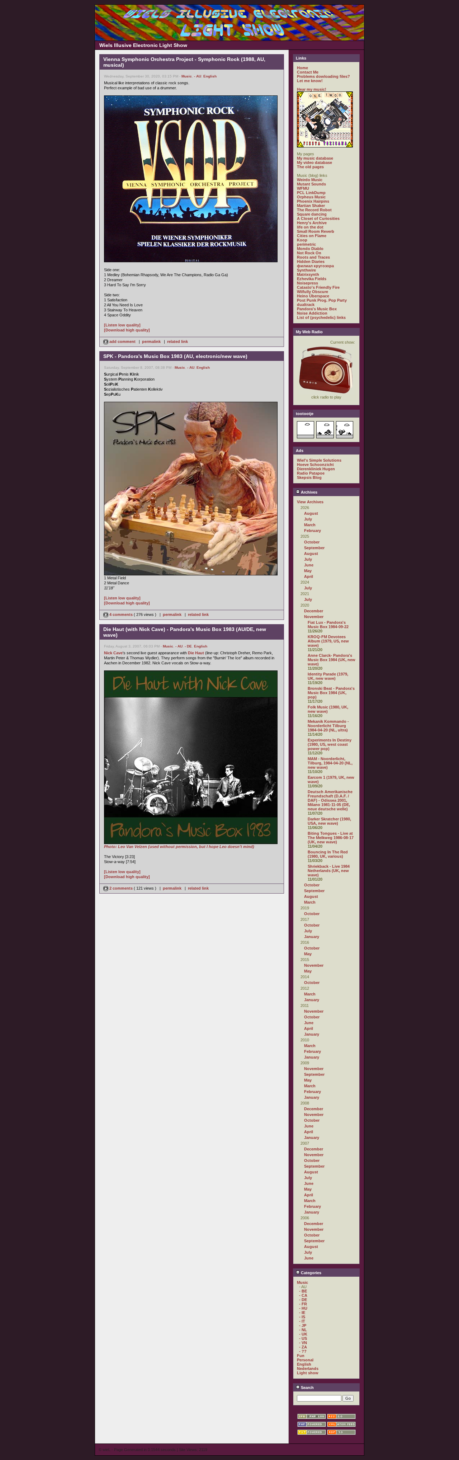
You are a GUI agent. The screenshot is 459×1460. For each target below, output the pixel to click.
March (310, 525)
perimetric (306, 244)
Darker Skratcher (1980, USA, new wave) (329, 821)
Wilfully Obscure (312, 291)
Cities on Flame (311, 236)
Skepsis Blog (309, 477)
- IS (302, 1317)
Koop (302, 240)
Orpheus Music (311, 197)
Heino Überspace (313, 296)
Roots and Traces (313, 257)
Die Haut (196, 653)
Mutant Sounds (311, 184)
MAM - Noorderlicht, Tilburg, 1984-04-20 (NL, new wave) (330, 763)
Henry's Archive (312, 223)
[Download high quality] (127, 330)
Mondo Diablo (310, 248)
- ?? (303, 1351)
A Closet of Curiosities (318, 218)
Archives (308, 492)
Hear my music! (311, 89)
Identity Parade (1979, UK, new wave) (328, 676)
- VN (303, 1343)
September (314, 548)
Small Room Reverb (315, 231)
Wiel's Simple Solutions (319, 460)
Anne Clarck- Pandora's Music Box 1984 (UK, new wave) (331, 659)
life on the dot (310, 227)
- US (303, 1338)
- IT (302, 1321)
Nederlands (307, 1368)
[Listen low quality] (122, 325)
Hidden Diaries (311, 261)
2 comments (121, 888)
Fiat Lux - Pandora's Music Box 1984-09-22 (328, 624)
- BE (303, 1291)
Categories (310, 1273)
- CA (303, 1295)
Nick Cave (113, 653)
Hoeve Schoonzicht (315, 464)
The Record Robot (314, 210)
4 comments (121, 614)
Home (302, 68)
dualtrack (305, 304)
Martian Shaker (311, 205)
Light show (307, 1373)
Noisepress (307, 283)
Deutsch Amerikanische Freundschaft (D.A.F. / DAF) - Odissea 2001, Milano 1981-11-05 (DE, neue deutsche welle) (330, 800)
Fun (300, 1355)
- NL (303, 1330)
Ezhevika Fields (311, 279)
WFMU (303, 188)
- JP (302, 1325)
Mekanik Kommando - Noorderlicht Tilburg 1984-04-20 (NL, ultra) (328, 725)
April (308, 576)
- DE (188, 646)
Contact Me (307, 72)
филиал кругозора (315, 266)
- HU (303, 1308)
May (308, 571)
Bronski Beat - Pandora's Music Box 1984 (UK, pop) (331, 692)
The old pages (310, 167)
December (313, 611)
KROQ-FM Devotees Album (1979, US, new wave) (328, 641)
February (312, 530)
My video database (314, 162)
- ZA (303, 1347)
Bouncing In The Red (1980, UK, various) (328, 854)
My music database (315, 158)
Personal (305, 1360)
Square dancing (312, 214)
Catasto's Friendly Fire (318, 287)
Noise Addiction (312, 313)
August (311, 513)
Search (307, 1387)
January (311, 936)
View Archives (310, 502)
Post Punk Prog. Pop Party (322, 300)
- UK (303, 1334)
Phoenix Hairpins (313, 201)
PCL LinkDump (311, 192)
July (308, 519)
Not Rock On (309, 253)
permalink (151, 341)
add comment (122, 341)
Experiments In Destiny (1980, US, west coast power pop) (329, 744)
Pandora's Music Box (317, 309)
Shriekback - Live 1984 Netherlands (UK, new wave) (329, 870)
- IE (302, 1312)
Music (186, 76)
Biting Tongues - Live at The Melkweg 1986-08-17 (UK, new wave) (331, 837)
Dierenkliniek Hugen (316, 469)
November (313, 616)
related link (177, 341)
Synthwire (306, 270)
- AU (197, 76)
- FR (303, 1304)
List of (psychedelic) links (321, 317)
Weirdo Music (309, 180)
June (308, 565)
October (312, 542)
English (210, 76)
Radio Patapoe (311, 473)
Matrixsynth (308, 274)
